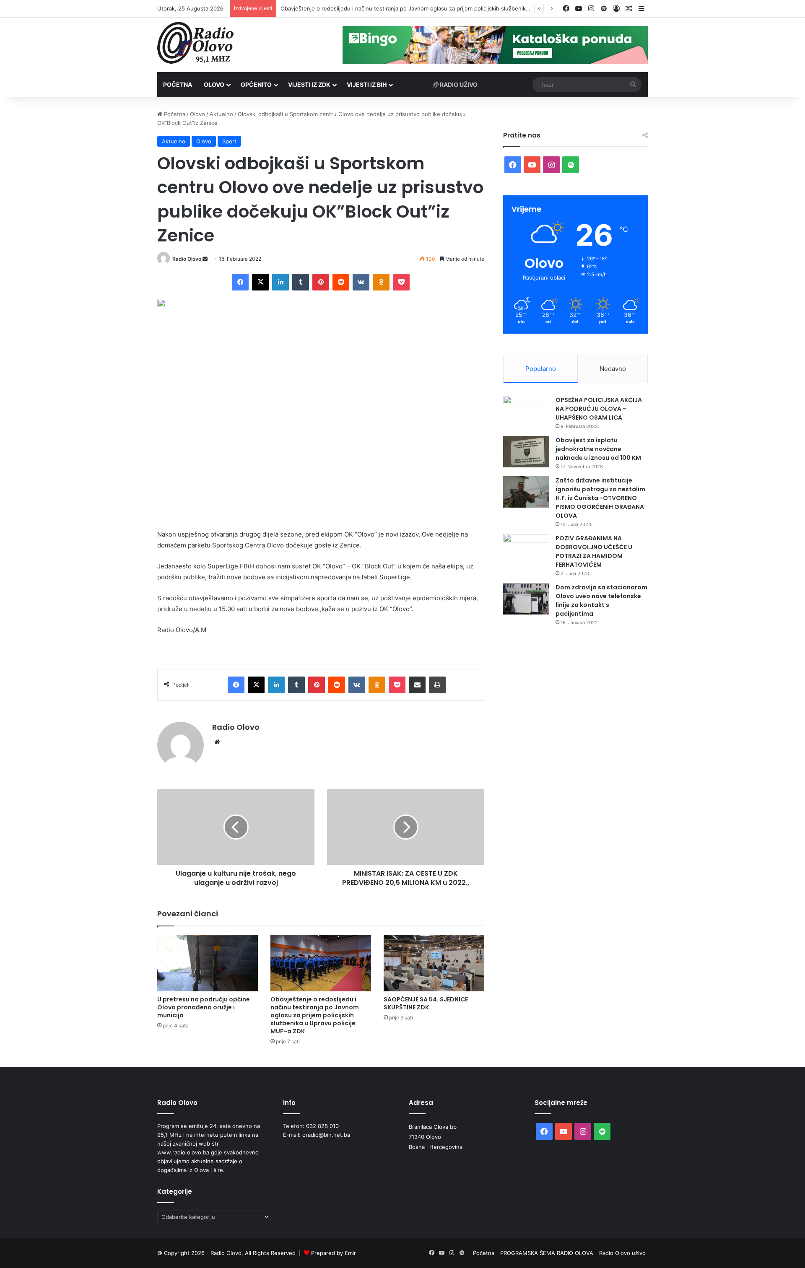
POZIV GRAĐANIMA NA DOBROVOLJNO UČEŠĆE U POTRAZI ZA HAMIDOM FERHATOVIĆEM (594, 551)
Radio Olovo (186, 259)
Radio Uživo (458, 84)
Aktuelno (221, 114)
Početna (177, 84)
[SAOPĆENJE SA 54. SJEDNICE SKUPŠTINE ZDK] (434, 963)
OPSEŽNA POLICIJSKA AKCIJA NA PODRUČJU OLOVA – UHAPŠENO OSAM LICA (599, 409)
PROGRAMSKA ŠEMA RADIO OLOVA (546, 1253)
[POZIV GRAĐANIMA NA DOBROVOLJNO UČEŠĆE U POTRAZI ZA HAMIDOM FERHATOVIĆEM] (526, 549)
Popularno (540, 369)
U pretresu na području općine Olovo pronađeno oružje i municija (203, 1007)
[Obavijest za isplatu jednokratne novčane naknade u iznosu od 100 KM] (526, 451)
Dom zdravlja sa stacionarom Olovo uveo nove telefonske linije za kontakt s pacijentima (601, 600)
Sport (229, 141)
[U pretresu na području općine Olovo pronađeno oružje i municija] (207, 963)
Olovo (214, 84)
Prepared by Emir (333, 1253)
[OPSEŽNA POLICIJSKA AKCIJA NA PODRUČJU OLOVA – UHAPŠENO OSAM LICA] (526, 411)
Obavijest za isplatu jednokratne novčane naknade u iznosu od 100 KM (598, 449)
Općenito (256, 84)
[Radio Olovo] (195, 43)
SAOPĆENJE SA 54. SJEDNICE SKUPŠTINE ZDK (426, 1003)
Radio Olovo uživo (622, 1253)
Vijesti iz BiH (367, 84)
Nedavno (613, 369)
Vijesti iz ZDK (309, 84)
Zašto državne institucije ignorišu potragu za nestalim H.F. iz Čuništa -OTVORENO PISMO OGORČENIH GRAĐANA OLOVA (600, 498)
